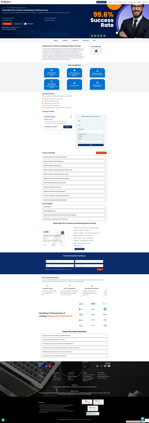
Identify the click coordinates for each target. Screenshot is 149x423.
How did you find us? (82, 134)
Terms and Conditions (72, 376)
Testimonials (75, 40)
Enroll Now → (68, 126)
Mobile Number (81, 129)
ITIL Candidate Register (87, 376)
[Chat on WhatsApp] (3, 420)
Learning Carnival (132, 2)
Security (81, 386)
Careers (54, 376)
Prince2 (70, 386)
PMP (74, 386)
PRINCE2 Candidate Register (88, 378)
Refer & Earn (145, 2)
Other (8, 7)
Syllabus (56, 40)
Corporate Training (117, 2)
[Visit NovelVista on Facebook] (46, 366)
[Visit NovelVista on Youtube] (49, 366)
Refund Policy (70, 379)
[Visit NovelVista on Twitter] (43, 366)
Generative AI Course (63, 392)
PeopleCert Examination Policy (89, 374)
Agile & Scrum (94, 386)
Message (80, 138)
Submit (90, 144)
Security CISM (68, 394)
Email (79, 125)
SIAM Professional (83, 392)
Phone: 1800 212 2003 (101, 374)
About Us (125, 2)
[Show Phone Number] (142, 421)
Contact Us (41, 378)
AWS (64, 386)
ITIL (53, 386)
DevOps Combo (61, 394)
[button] (79, 131)
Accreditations (41, 376)
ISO (55, 386)
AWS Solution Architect (74, 392)
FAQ (94, 40)
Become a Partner (56, 378)
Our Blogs (40, 379)
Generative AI (60, 386)
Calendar (110, 2)
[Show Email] (140, 421)
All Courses (101, 2)
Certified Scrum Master (86, 394)
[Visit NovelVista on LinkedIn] (40, 366)
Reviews (12, 27)
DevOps (77, 386)
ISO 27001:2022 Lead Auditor (53, 392)
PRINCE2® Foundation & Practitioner (95, 392)
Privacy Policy (69, 269)
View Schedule (7, 23)
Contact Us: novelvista (101, 378)
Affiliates (55, 374)
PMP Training (107, 392)
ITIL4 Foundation (42, 392)
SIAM (67, 386)
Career (69, 378)
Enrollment (64, 40)
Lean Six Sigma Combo (76, 394)
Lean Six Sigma (87, 386)
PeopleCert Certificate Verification (87, 380)
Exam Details (86, 40)
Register (139, 2)
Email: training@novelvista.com (103, 376)
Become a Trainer (56, 379)
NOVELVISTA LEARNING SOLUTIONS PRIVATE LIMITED (80, 419)
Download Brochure (18, 23)
